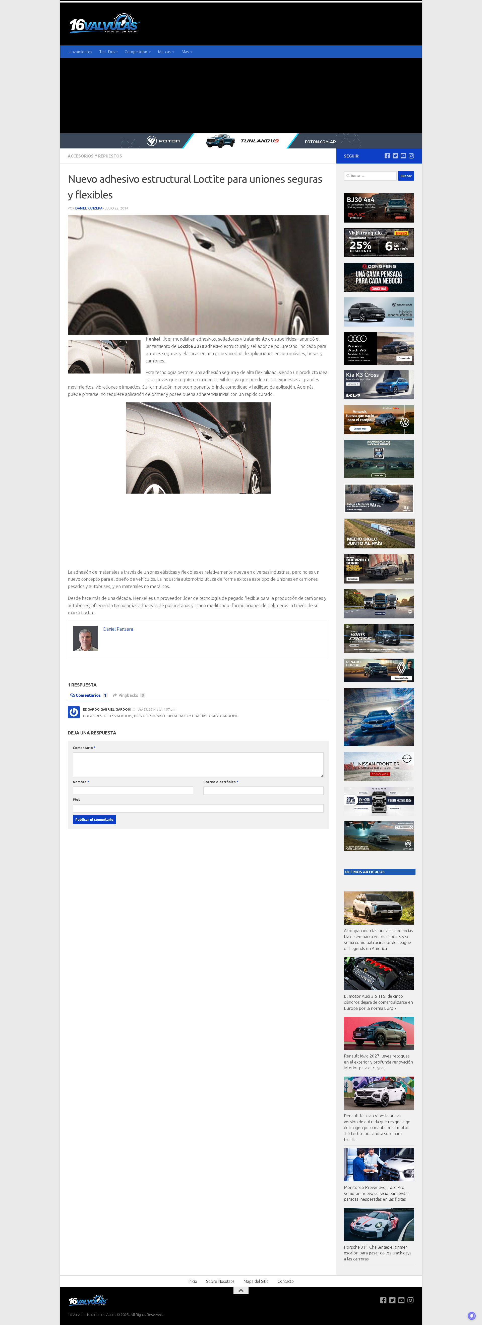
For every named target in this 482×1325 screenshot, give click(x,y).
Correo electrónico (220, 782)
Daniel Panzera (88, 208)
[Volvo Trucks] (379, 814)
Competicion (136, 51)
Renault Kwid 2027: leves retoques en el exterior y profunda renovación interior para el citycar (378, 1061)
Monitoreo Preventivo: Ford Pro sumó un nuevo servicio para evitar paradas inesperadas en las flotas (376, 1193)
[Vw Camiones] (379, 617)
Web (77, 800)
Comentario (84, 748)
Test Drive (108, 51)
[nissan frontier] (379, 780)
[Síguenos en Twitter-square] (395, 156)
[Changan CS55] (379, 325)
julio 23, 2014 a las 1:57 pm (156, 709)
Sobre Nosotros (220, 1281)
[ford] (379, 476)
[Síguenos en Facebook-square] (387, 156)
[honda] (379, 511)
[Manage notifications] (472, 1316)
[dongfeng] (379, 290)
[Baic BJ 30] (379, 221)
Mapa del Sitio (256, 1281)
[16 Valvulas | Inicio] (105, 24)
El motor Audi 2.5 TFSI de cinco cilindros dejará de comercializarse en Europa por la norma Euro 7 (378, 1002)
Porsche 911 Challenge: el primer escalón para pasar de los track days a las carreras (377, 1253)
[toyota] (379, 652)
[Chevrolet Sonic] (379, 582)
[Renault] (379, 681)
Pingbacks (131, 695)
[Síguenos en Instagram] (411, 156)
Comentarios (91, 695)
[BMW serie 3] (379, 745)
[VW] (379, 433)
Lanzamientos (80, 51)
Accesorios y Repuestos (95, 156)
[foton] (241, 140)
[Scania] (379, 547)
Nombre (81, 782)
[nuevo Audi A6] (379, 363)
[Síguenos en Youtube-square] (403, 156)
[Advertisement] (241, 96)
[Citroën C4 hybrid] (379, 849)
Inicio (192, 1281)
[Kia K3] (379, 398)
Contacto (286, 1281)
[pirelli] (379, 256)
